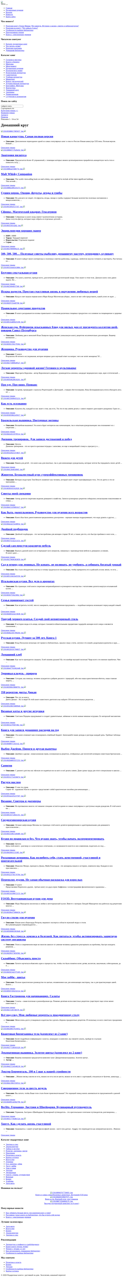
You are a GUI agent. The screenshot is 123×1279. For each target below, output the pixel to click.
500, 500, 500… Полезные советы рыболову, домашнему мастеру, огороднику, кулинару (57, 253)
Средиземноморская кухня (18, 819)
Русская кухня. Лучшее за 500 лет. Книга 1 (29, 637)
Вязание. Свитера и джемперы (21, 801)
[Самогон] (12, 760)
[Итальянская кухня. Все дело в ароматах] (12, 576)
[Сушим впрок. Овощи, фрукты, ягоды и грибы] (12, 188)
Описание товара (8, 148)
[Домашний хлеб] (12, 649)
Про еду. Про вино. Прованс (19, 384)
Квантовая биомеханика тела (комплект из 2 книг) (34, 1033)
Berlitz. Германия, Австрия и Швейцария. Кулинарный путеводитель (46, 1107)
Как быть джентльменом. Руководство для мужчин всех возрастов (44, 512)
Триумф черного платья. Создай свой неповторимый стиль (39, 619)
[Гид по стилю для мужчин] (12, 912)
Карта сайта (10, 17)
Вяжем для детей (12, 457)
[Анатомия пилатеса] (12, 150)
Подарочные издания (14, 10)
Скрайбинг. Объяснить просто (21, 958)
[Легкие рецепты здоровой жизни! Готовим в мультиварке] (12, 363)
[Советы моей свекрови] (12, 488)
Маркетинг (10, 79)
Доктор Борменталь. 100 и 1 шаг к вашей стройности (36, 1071)
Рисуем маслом (11, 782)
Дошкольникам (12, 94)
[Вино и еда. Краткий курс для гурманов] (61, 1197)
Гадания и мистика (13, 60)
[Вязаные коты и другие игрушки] (12, 706)
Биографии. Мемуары (15, 86)
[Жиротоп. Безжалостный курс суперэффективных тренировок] (12, 469)
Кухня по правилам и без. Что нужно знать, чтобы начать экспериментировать (52, 838)
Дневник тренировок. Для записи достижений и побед (36, 439)
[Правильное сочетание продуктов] (12, 303)
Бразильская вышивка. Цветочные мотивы (30, 420)
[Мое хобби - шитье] (12, 972)
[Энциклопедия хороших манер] (11, 225)
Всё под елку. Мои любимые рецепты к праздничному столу (40, 1015)
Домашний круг (12, 90)
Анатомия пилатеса (14, 155)
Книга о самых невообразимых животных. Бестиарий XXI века (61, 1195)
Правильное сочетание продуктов (23, 308)
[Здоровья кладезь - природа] (12, 668)
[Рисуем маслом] (12, 777)
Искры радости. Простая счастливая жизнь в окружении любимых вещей (49, 291)
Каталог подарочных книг (16, 44)
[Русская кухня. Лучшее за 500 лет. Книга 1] (12, 633)
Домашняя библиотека (15, 50)
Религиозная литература (16, 73)
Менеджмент (11, 66)
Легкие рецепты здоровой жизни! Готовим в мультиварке (38, 367)
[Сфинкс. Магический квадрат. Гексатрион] (12, 207)
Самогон (6, 765)
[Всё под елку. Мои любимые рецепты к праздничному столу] (12, 1010)
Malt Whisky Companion (16, 174)
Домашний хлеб (11, 654)
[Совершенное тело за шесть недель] (12, 1083)
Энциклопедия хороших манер (21, 230)
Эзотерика (10, 92)
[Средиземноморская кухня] (12, 815)
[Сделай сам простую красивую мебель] (12, 541)
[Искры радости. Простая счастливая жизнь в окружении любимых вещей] (12, 286)
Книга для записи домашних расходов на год (30, 730)
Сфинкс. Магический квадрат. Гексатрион (29, 211)
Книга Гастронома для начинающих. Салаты (30, 996)
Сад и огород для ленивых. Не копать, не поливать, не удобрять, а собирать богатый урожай (61, 564)
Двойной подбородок (14, 529)
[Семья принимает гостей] (12, 595)
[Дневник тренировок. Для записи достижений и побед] (12, 434)
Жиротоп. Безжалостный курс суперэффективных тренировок (42, 474)
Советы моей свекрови (16, 493)
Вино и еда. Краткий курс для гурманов (61, 1199)
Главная (9, 8)
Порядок (4, 117)
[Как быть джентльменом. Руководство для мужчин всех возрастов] (12, 507)
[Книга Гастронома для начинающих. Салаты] (12, 991)
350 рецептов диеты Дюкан (19, 692)
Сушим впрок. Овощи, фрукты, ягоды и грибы (31, 192)
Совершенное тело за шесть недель (24, 1088)
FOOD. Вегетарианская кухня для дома (27, 898)
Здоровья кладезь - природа (19, 673)
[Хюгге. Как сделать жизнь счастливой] (12, 1119)
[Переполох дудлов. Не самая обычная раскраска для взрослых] (12, 875)
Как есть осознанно (14, 403)
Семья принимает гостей (17, 600)
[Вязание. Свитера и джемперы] (12, 796)
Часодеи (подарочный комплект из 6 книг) (61, 1203)
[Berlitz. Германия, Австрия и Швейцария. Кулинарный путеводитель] (12, 1102)
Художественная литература (17, 83)
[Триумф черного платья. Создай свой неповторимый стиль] (12, 614)
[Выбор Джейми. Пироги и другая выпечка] (12, 744)
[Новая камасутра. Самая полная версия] (12, 131)
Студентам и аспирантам (16, 96)
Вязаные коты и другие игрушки (22, 711)
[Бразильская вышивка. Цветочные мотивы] (12, 415)
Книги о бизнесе (12, 62)
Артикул (4, 115)
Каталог (9, 12)
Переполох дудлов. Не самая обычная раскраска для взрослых (41, 879)
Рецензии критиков (14, 48)
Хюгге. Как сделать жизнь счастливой (26, 1123)
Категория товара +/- (9, 111)
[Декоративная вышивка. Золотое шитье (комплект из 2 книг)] (12, 1047)
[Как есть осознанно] (12, 398)
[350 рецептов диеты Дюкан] (12, 687)
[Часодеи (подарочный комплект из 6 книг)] (61, 1201)
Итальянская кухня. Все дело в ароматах (28, 581)
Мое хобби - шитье (13, 977)
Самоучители (11, 75)
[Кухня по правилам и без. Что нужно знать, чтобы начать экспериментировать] (12, 834)
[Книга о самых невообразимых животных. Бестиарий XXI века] (61, 1193)
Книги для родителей (14, 81)
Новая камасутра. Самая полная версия (27, 136)
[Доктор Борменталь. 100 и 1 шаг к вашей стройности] (12, 1066)
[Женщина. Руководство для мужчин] (12, 344)
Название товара (8, 113)
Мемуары (10, 64)
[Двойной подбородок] (12, 524)
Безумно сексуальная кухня (19, 272)
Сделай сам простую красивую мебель (26, 545)
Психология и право (14, 70)
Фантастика (10, 88)
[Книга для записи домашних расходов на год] (12, 725)
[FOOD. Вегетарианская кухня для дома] (12, 893)
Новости (9, 14)
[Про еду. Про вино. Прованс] (12, 380)
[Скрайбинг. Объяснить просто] (12, 953)
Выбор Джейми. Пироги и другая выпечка (29, 748)
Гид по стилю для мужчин (18, 917)
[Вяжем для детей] (12, 453)
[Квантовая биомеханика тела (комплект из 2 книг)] (12, 1029)
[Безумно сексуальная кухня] (12, 267)
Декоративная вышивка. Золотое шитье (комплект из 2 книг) (41, 1052)
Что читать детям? (13, 46)
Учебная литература (14, 77)
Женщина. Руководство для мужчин (24, 349)
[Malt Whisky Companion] (12, 169)
